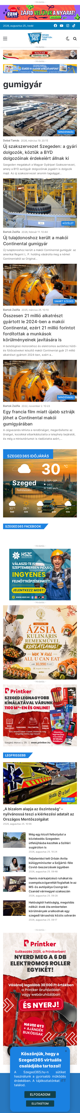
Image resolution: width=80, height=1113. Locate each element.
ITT (63, 1081)
